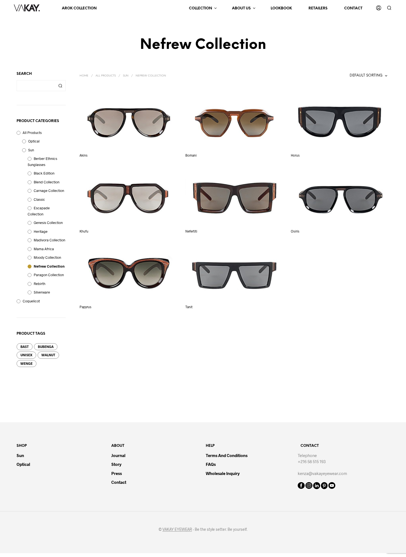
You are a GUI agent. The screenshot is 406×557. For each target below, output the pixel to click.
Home (84, 75)
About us (241, 8)
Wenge (26, 363)
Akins (84, 155)
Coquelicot (31, 301)
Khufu (84, 231)
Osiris (295, 231)
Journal (118, 455)
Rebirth (39, 283)
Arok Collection (79, 8)
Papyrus (85, 307)
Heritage (41, 231)
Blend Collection (46, 182)
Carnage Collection (49, 190)
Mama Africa (44, 249)
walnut (48, 355)
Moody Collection (47, 257)
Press (116, 473)
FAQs (211, 464)
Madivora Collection (49, 240)
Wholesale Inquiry (223, 473)
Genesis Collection (48, 222)
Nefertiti (191, 231)
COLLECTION (200, 8)
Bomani (191, 155)
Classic (39, 199)
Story (116, 464)
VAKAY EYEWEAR (177, 529)
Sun (31, 150)
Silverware (42, 292)
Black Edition (44, 173)
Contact (353, 8)
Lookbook (281, 8)
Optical (33, 141)
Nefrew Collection (49, 266)
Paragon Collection (49, 275)
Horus (295, 155)
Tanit (189, 307)
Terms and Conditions (226, 455)
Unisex (26, 355)
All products (32, 132)
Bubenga (46, 347)
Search (60, 85)
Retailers (318, 8)
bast (24, 347)
